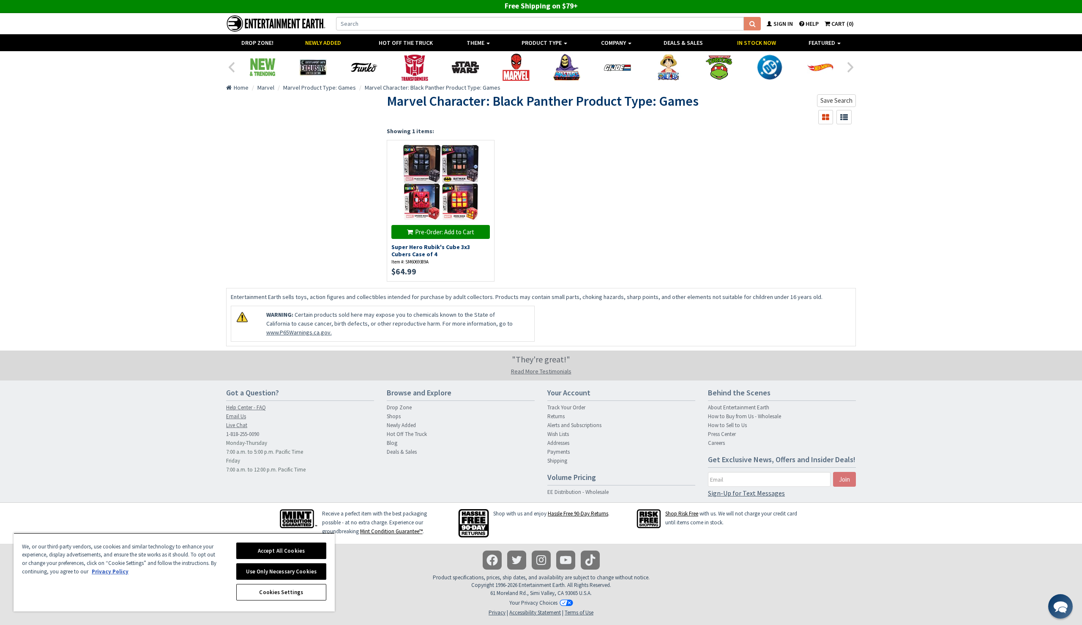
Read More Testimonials (541, 371)
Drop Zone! (257, 43)
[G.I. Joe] (617, 67)
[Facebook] (492, 560)
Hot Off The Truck (406, 43)
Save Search (836, 100)
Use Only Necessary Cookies (281, 571)
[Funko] (364, 67)
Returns (556, 416)
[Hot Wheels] (820, 67)
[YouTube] (565, 560)
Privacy (497, 612)
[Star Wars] (465, 67)
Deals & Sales (683, 43)
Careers (716, 443)
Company (614, 43)
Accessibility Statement (535, 612)
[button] (1060, 606)
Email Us (236, 416)
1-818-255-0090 (242, 434)
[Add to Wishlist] (484, 151)
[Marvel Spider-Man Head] (516, 67)
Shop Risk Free (681, 513)
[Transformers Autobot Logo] (414, 67)
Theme (476, 43)
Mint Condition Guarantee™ (391, 531)
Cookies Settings (281, 592)
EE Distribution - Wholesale (578, 492)
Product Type (542, 43)
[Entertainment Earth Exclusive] (313, 67)
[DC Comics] (769, 67)
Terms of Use (579, 612)
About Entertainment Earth (738, 407)
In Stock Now (756, 43)
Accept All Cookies (281, 550)
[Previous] (231, 66)
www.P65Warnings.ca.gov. (299, 332)
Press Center (722, 434)
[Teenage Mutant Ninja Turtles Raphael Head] (719, 67)
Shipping (557, 460)
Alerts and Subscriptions (574, 425)
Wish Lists (558, 434)
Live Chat (236, 425)
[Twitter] (516, 560)
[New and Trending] (262, 67)
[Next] (851, 66)
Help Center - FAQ (246, 407)
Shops (394, 416)
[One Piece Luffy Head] (668, 67)
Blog (392, 443)
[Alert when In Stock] (484, 166)
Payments (558, 451)
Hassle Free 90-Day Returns (578, 513)
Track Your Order (566, 407)
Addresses (558, 443)
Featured (822, 43)
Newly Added (323, 43)
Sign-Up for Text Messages (746, 493)
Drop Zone (399, 407)
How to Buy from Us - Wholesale (744, 416)
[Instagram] (541, 560)
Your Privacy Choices (533, 602)
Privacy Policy (110, 571)
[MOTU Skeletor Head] (567, 67)
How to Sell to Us (727, 425)
